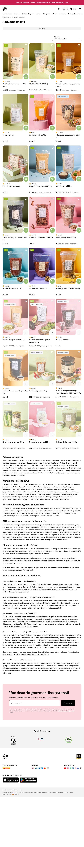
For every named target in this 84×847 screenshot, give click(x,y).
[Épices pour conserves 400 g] (15, 425)
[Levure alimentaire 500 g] (42, 67)
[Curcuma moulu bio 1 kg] (42, 118)
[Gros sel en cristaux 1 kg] (15, 169)
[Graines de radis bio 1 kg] (42, 272)
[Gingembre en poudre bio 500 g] (42, 169)
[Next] (82, 14)
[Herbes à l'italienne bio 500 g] (68, 425)
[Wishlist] (63, 9)
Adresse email (16, 703)
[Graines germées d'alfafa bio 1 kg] (68, 272)
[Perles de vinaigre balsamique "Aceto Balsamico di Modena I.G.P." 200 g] (68, 374)
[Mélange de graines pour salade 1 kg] (68, 118)
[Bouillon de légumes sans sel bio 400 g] (15, 67)
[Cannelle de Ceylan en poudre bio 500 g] (68, 67)
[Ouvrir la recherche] (59, 9)
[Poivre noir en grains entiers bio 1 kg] (15, 220)
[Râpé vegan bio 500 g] (68, 169)
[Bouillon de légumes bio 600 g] (15, 323)
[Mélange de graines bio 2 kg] (68, 220)
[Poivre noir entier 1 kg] (68, 323)
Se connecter (68, 703)
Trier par (57, 37)
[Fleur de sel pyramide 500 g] (42, 425)
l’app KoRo (64, 2)
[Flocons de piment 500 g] (42, 374)
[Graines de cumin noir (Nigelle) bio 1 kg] (15, 374)
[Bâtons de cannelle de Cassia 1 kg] (42, 220)
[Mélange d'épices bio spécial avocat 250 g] (42, 323)
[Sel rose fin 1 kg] (15, 118)
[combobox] (66, 38)
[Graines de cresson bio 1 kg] (15, 272)
